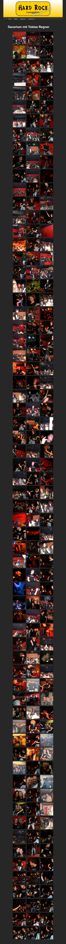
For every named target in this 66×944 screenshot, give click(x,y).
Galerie (15, 19)
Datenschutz (31, 19)
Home (9, 19)
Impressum (23, 19)
